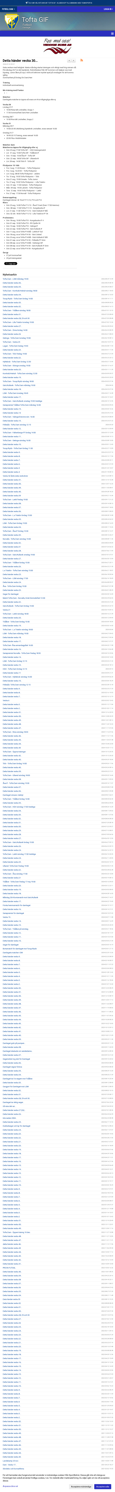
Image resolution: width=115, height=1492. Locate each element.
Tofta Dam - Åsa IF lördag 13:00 (15, 531)
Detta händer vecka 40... (12, 492)
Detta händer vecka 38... (12, 503)
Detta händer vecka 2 (11, 1217)
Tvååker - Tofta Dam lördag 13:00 (16, 622)
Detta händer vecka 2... (12, 708)
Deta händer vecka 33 (11, 1299)
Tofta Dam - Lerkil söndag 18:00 (15, 614)
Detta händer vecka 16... (12, 649)
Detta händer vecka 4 (11, 472)
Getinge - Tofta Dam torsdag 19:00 (17, 338)
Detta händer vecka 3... (12, 704)
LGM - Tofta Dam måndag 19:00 (15, 633)
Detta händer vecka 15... (12, 409)
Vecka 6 (6, 700)
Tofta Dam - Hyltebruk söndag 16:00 (17, 677)
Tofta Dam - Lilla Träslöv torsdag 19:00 (18, 322)
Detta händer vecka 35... (12, 287)
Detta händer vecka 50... (12, 484)
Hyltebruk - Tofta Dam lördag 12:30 (17, 362)
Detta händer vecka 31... (12, 314)
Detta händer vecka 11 (12, 673)
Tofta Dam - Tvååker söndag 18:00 (16, 310)
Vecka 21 (6, 610)
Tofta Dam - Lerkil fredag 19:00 (15, 500)
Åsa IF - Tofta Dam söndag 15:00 (16, 783)
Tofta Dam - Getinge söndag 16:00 (16, 440)
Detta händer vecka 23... (12, 350)
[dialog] (57, 1480)
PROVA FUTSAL (9, 1268)
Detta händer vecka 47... (12, 728)
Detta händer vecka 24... (12, 582)
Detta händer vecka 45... (12, 740)
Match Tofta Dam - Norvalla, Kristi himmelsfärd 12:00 (24, 598)
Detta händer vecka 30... (20, 61)
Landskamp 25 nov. (11, 1461)
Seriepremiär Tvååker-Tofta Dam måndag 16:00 (22, 405)
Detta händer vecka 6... (12, 464)
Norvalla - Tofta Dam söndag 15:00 (17, 539)
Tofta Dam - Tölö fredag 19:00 (15, 354)
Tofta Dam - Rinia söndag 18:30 (15, 732)
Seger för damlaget (11, 594)
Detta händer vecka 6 (11, 1402)
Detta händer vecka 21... (12, 1142)
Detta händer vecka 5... (12, 972)
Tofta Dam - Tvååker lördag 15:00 (16, 563)
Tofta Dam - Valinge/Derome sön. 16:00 (18, 417)
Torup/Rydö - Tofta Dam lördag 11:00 (18, 448)
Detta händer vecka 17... (12, 397)
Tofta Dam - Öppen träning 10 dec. (16, 1232)
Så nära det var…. (9, 1106)
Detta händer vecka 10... (12, 444)
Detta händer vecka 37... (12, 507)
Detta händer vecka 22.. (12, 1339)
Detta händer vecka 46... (12, 736)
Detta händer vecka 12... (12, 429)
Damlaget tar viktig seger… (13, 1102)
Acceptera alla (102, 1487)
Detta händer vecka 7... (12, 460)
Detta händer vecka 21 (12, 878)
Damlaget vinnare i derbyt (13, 795)
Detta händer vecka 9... (12, 452)
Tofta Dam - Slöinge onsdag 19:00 (16, 366)
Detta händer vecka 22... (12, 358)
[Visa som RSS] (82, 61)
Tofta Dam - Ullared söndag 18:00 (16, 775)
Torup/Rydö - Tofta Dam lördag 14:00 (18, 299)
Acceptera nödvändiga (81, 1487)
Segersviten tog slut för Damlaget (16, 1059)
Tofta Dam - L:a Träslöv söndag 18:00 (18, 630)
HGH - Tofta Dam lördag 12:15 (15, 669)
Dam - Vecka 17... (10, 1465)
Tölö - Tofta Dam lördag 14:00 (15, 763)
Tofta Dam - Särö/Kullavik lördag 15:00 (18, 842)
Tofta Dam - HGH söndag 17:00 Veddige (19, 807)
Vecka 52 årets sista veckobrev (15, 476)
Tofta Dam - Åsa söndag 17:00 (15, 874)
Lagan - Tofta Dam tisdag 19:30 (15, 346)
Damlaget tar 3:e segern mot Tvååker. (18, 1079)
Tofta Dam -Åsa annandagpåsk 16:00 (18, 645)
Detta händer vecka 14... (12, 657)
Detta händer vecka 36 (12, 1287)
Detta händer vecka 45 (12, 1248)
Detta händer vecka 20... (12, 369)
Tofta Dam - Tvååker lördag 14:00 (16, 799)
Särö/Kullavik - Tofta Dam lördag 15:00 (18, 606)
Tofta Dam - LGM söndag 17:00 (15, 578)
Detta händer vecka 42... (12, 756)
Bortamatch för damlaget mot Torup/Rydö (20, 949)
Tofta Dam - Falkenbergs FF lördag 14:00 (19, 433)
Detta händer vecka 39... (12, 771)
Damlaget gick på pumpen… (14, 1043)
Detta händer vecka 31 (12, 547)
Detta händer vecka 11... (12, 436)
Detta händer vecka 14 (12, 413)
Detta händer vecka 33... (12, 303)
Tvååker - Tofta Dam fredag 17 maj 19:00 (19, 882)
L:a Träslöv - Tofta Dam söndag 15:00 (18, 570)
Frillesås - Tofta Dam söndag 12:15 (17, 425)
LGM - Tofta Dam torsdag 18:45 (15, 393)
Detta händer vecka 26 (12, 334)
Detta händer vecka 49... (12, 488)
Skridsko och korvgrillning (13, 1469)
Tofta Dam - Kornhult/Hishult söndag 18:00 (20, 291)
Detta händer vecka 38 (12, 1280)
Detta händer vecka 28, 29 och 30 (16, 318)
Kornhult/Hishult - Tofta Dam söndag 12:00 (20, 373)
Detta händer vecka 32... (12, 306)
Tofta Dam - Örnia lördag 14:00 (15, 330)
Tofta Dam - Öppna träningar (14, 752)
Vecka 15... (7, 917)
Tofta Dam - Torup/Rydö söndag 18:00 (18, 381)
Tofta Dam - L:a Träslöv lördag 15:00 (17, 515)
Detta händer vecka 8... (12, 456)
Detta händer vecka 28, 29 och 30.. (16, 1098)
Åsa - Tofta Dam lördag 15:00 (14, 586)
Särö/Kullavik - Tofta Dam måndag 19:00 (19, 385)
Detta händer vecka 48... (12, 724)
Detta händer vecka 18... (12, 389)
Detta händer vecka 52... (12, 988)
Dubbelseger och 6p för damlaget (16, 1126)
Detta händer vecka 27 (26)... (14, 1110)
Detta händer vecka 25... (12, 574)
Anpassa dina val (10, 1486)
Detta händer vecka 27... (12, 326)
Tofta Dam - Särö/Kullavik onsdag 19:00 (19, 555)
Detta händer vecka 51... (12, 480)
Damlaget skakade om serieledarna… (18, 1051)
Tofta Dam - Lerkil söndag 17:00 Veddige (19, 854)
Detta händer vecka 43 (12, 748)
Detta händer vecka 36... (12, 283)
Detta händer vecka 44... (12, 744)
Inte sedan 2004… (10, 1118)
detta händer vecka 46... (12, 1244)
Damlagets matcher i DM (13, 953)
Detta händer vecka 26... (12, 566)
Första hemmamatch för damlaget (16, 905)
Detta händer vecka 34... (12, 295)
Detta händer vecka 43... (12, 1023)
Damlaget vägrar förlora (12, 1067)
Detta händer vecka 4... (12, 976)
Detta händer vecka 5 (11, 468)
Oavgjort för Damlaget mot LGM (16, 1087)
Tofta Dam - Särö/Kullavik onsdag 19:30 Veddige (22, 401)
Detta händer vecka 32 (12, 1303)
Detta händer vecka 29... (12, 830)
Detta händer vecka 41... (12, 1031)
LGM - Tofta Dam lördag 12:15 (15, 661)
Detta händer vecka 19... (12, 377)
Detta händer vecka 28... (12, 551)
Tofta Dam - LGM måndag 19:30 (15, 279)
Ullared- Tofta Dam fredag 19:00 (16, 866)
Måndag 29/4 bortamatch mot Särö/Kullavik (20, 897)
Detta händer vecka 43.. (12, 1457)
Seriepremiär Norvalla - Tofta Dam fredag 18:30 (22, 653)
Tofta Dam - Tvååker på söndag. (16, 929)
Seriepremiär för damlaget (13, 913)
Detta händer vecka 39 (12, 496)
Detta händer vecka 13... (12, 421)
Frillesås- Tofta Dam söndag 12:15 (16, 685)
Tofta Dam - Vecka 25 (11, 342)
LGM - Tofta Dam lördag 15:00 (15, 523)
